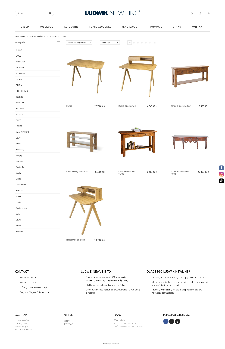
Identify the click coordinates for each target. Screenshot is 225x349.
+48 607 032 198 (28, 282)
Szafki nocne (21, 208)
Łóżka (18, 202)
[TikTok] (221, 180)
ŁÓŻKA (19, 126)
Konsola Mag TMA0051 (77, 171)
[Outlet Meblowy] (112, 13)
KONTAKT (68, 324)
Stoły (18, 144)
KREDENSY (20, 62)
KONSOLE (20, 103)
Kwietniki (19, 231)
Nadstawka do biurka (75, 240)
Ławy (18, 138)
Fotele (18, 196)
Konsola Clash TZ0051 (181, 106)
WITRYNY (20, 67)
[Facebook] (221, 167)
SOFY (18, 120)
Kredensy (20, 149)
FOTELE (19, 114)
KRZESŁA (20, 108)
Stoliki (18, 226)
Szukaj (50, 13)
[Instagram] (221, 174)
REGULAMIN (119, 320)
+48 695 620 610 (28, 277)
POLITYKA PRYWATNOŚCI (126, 323)
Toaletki (19, 97)
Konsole (19, 161)
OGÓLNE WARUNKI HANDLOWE (128, 326)
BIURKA (19, 85)
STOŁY (19, 50)
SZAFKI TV (21, 73)
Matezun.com (117, 343)
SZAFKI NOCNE (22, 132)
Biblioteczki (21, 185)
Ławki (18, 220)
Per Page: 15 (107, 42)
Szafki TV (20, 167)
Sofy (18, 214)
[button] (129, 42)
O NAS (67, 321)
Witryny (19, 155)
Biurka (18, 179)
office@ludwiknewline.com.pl (33, 287)
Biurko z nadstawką (127, 106)
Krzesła (19, 190)
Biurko (69, 106)
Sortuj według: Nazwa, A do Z (80, 42)
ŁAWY (18, 56)
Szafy (18, 173)
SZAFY (19, 79)
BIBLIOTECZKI (22, 91)
